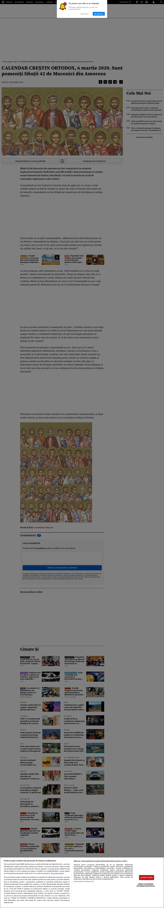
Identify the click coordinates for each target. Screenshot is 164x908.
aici (44, 891)
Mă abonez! (98, 13)
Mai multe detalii (57, 873)
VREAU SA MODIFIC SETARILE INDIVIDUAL (146, 885)
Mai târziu (84, 13)
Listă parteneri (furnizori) (84, 881)
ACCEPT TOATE (146, 877)
